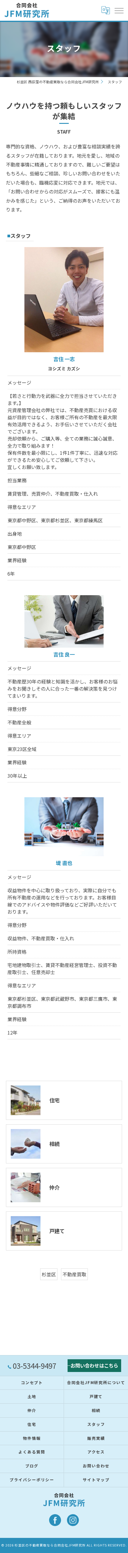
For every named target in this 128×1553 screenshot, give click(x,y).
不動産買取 (74, 1274)
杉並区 (49, 1274)
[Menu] (119, 10)
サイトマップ (96, 1479)
